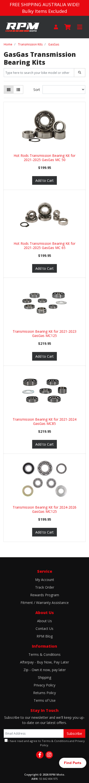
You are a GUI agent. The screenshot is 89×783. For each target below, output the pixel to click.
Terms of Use (45, 700)
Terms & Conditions (44, 654)
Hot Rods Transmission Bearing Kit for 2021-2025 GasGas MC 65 (44, 245)
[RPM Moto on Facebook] (40, 755)
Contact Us (44, 628)
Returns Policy (44, 692)
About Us (44, 620)
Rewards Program (44, 595)
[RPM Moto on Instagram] (49, 755)
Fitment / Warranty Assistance (45, 602)
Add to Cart (44, 180)
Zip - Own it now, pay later (44, 669)
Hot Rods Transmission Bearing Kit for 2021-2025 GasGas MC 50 (44, 157)
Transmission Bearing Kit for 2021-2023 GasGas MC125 (44, 333)
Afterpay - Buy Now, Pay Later (44, 662)
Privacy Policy (44, 685)
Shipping (44, 677)
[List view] (18, 89)
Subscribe (74, 733)
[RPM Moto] (22, 26)
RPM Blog (45, 636)
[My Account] (56, 27)
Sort (36, 89)
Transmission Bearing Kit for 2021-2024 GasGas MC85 (44, 421)
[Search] (79, 72)
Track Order (44, 587)
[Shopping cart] (67, 27)
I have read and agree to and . (46, 743)
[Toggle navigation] (79, 27)
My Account (44, 579)
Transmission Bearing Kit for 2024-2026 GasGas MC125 (44, 509)
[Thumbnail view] (9, 89)
